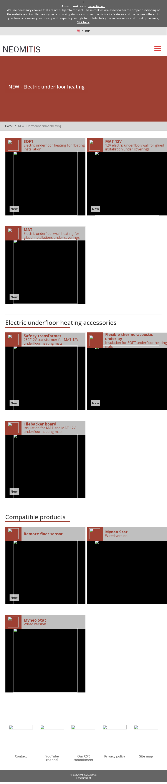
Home (9, 126)
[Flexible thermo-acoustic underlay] (127, 371)
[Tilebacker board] (45, 459)
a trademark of (83, 777)
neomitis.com (96, 6)
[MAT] (45, 265)
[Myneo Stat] (127, 565)
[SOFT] (45, 176)
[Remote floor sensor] (45, 565)
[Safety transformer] (45, 371)
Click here (83, 22)
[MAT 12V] (127, 176)
